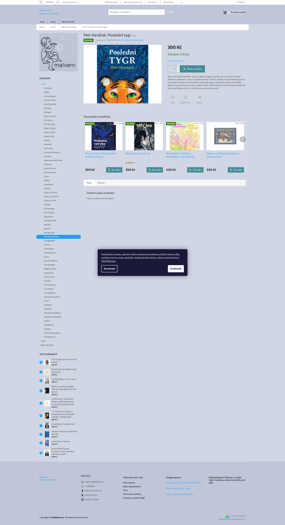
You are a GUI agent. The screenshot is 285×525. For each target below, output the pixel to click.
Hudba (47, 180)
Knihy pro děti (50, 200)
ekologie (48, 144)
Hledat (170, 12)
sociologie (48, 288)
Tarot (46, 300)
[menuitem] (42, 21)
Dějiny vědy (49, 136)
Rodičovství (49, 276)
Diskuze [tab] (101, 182)
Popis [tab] (89, 182)
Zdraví (47, 320)
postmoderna (50, 252)
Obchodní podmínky (132, 494)
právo (46, 256)
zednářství (49, 325)
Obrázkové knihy (51, 236)
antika (46, 92)
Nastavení (109, 268)
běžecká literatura (52, 333)
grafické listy (50, 168)
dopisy (47, 140)
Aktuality (152, 2)
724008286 (90, 486)
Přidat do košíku (194, 69)
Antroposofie (50, 100)
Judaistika (48, 184)
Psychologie (49, 264)
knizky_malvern (92, 499)
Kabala (47, 188)
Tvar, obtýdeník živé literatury (179, 494)
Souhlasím (176, 268)
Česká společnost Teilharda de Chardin (183, 482)
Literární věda (50, 220)
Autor (43, 341)
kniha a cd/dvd (50, 192)
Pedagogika (49, 240)
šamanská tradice (52, 297)
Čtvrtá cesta (49, 124)
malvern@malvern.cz (94, 481)
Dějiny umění (49, 132)
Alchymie (48, 88)
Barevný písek (47, 345)
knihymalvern (91, 495)
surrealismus (50, 292)
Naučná (47, 228)
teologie (48, 304)
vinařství (48, 309)
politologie (49, 248)
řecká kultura (50, 284)
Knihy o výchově (51, 196)
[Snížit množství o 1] (178, 70)
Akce (125, 490)
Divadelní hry (49, 337)
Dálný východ (50, 128)
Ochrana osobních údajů (134, 498)
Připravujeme (111, 2)
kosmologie (49, 208)
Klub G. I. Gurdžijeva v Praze (178, 488)
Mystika (47, 224)
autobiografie (50, 104)
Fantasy (47, 329)
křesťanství (49, 212)
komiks (47, 204)
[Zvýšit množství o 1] (178, 67)
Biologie (47, 112)
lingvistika (48, 216)
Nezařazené (49, 232)
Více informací (108, 261)
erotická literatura (52, 152)
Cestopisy (48, 120)
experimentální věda (53, 160)
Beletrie (47, 108)
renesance (49, 272)
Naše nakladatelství (133, 2)
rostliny (47, 280)
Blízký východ (50, 116)
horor (46, 176)
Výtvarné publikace (52, 313)
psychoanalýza (50, 260)
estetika (47, 156)
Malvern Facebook (93, 490)
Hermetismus (50, 172)
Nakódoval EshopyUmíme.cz (233, 519)
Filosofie (48, 164)
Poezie (47, 244)
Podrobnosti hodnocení (132, 40)
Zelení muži (168, 2)
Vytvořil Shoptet (238, 516)
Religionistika (50, 268)
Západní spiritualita (52, 316)
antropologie (50, 96)
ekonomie (48, 148)
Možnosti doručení (176, 61)
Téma (43, 84)
